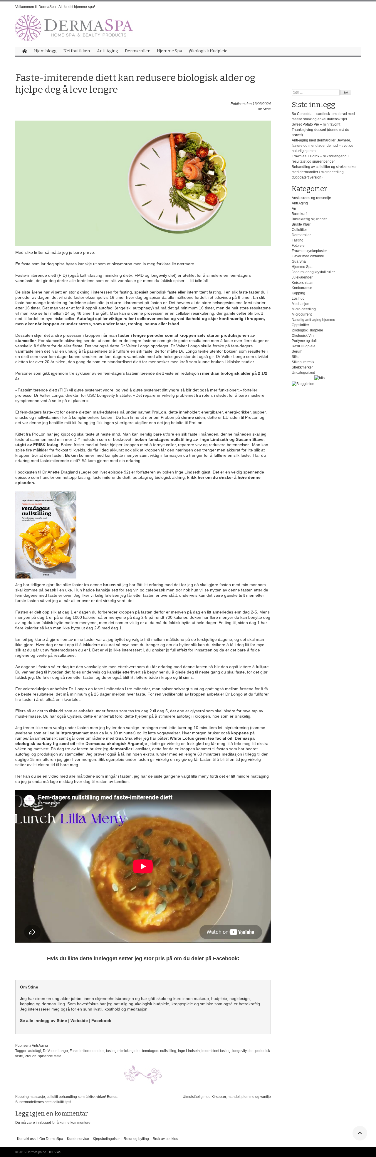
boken (110, 584)
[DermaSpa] (74, 28)
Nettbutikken (76, 51)
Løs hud (298, 298)
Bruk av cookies (165, 1139)
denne (188, 417)
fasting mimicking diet (123, 1051)
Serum (297, 351)
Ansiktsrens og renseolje (311, 198)
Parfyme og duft (304, 341)
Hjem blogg (45, 51)
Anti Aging (107, 51)
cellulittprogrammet (69, 733)
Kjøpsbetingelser (106, 1139)
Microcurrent (302, 314)
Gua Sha (123, 738)
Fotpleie (298, 246)
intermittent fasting (216, 1051)
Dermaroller (137, 51)
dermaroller (121, 748)
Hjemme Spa (169, 51)
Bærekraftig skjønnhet (309, 219)
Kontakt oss (26, 1139)
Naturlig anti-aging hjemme (313, 320)
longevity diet (243, 1051)
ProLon (159, 412)
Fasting (297, 240)
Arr (294, 208)
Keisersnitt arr (303, 283)
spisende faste (49, 1056)
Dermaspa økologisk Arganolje (116, 743)
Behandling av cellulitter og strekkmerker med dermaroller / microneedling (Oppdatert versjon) (324, 172)
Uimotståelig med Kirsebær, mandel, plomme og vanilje (227, 1097)
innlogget (43, 1123)
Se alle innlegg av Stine (43, 1020)
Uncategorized (303, 373)
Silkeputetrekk (303, 362)
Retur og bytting (136, 1139)
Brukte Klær (301, 224)
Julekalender (302, 277)
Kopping (298, 293)
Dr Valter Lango (55, 1051)
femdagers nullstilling (159, 1051)
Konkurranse (302, 288)
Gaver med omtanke (308, 256)
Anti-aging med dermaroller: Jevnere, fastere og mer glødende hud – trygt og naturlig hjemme (322, 145)
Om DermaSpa (51, 1139)
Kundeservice (78, 1139)
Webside (79, 1020)
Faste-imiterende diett (87, 1051)
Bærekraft (299, 214)
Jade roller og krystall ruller (313, 272)
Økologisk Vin (303, 336)
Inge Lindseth (189, 1051)
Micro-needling (304, 309)
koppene (240, 733)
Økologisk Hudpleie (208, 51)
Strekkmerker (302, 367)
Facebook (101, 1020)
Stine (267, 109)
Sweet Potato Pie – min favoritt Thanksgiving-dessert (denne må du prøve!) (320, 129)
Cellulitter (299, 230)
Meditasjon (300, 304)
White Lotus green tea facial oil (201, 738)
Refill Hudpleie (303, 346)
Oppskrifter (300, 325)
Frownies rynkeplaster (309, 251)
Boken (71, 455)
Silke (296, 357)
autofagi (34, 1051)
